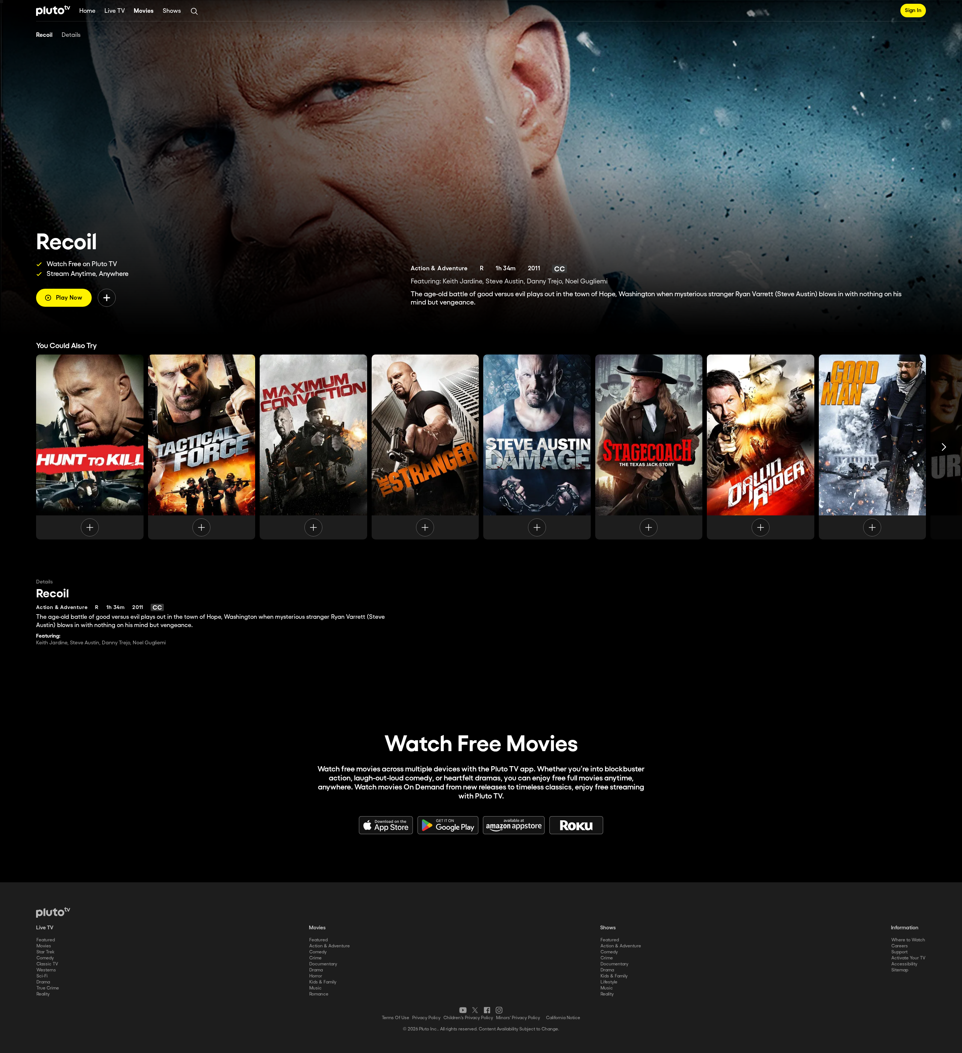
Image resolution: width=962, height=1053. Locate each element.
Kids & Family (322, 982)
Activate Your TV (908, 958)
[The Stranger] (425, 447)
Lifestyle (608, 982)
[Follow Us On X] (475, 1010)
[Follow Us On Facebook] (487, 1010)
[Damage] (537, 447)
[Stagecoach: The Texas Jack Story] (649, 447)
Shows (172, 11)
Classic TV (47, 964)
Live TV (114, 11)
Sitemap (899, 970)
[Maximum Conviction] (313, 447)
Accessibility (904, 964)
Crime (315, 958)
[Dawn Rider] (760, 447)
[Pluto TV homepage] (53, 912)
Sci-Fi (42, 976)
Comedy (45, 958)
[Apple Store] (386, 825)
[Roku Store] (576, 825)
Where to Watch (908, 940)
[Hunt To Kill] (90, 447)
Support (899, 952)
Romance (318, 994)
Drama (43, 982)
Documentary (323, 964)
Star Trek (45, 952)
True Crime (47, 988)
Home (87, 11)
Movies (144, 11)
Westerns (46, 970)
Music (315, 988)
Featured (45, 940)
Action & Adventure (329, 946)
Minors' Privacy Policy (518, 1017)
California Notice (563, 1017)
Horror (315, 976)
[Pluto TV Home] (53, 11)
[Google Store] (447, 825)
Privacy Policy (426, 1017)
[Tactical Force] (202, 447)
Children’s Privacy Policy (468, 1017)
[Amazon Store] (514, 825)
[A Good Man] (872, 447)
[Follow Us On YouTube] (463, 1010)
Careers (899, 946)
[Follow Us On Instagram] (499, 1010)
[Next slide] (944, 447)
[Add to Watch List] (107, 298)
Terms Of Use (395, 1017)
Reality (43, 994)
